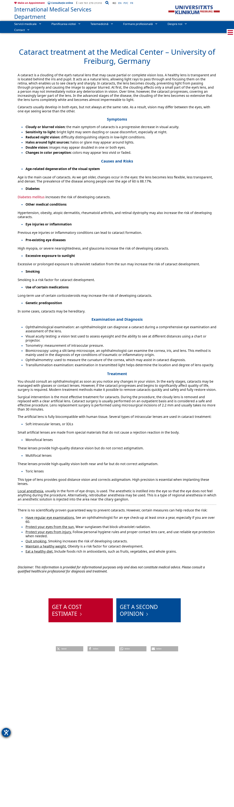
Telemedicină (99, 24)
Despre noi (175, 24)
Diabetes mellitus (31, 197)
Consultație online (62, 2)
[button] (69, 648)
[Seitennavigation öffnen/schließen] (230, 32)
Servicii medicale (25, 24)
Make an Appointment (31, 2)
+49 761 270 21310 (90, 3)
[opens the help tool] (6, 732)
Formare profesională (138, 24)
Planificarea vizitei (63, 24)
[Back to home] (194, 9)
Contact (19, 30)
